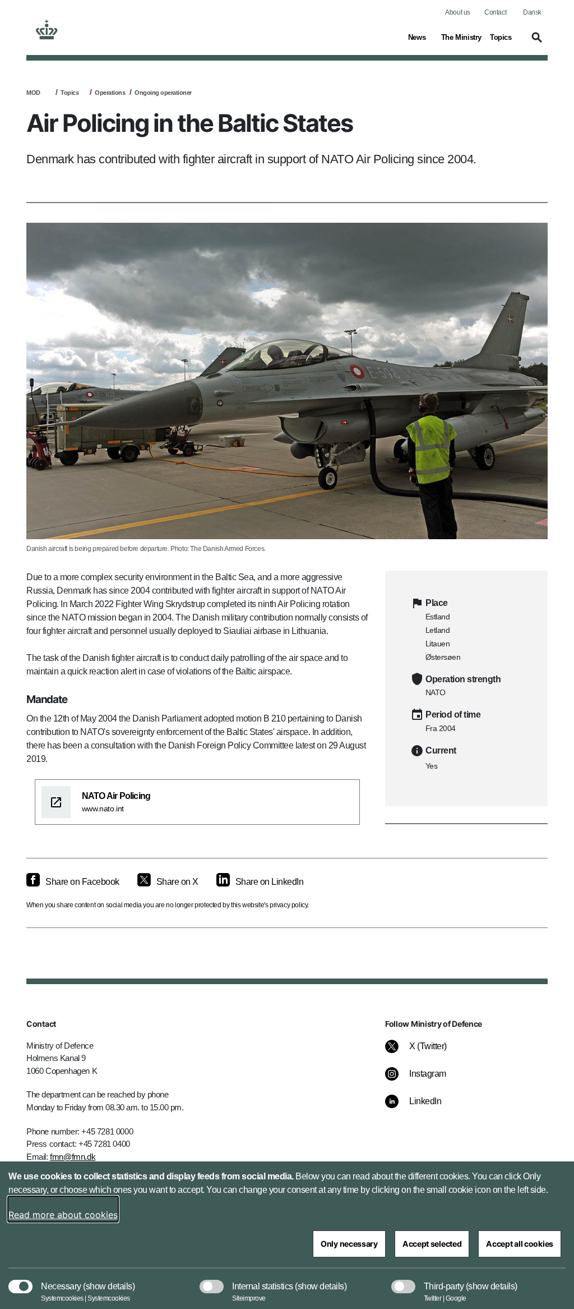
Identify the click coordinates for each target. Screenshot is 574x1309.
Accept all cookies (519, 1243)
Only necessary (349, 1243)
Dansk (532, 12)
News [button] (420, 37)
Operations (110, 92)
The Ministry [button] (461, 37)
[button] (535, 42)
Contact (495, 12)
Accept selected (432, 1243)
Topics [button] (502, 37)
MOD (33, 92)
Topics (69, 92)
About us (457, 12)
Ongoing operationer (163, 92)
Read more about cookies (63, 1214)
